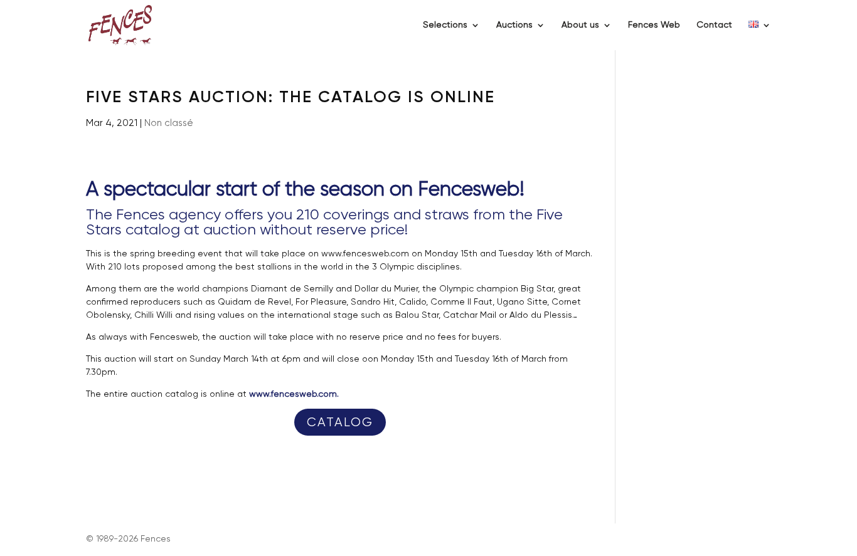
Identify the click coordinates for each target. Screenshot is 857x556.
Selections (445, 25)
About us (580, 25)
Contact (714, 25)
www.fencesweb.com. (294, 394)
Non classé (168, 123)
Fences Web (654, 25)
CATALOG (340, 422)
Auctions (514, 25)
